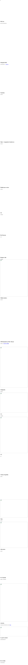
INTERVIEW (6, 343)
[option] (14, 11)
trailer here (7, 64)
